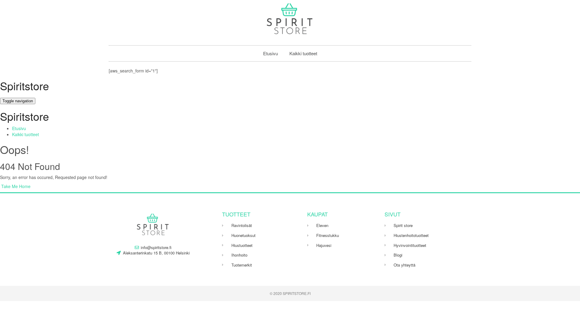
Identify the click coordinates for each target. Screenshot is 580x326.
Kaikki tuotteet (303, 53)
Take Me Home (15, 186)
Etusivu (270, 53)
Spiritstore (24, 85)
